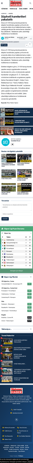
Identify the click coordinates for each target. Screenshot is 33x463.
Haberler (3, 13)
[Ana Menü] (2, 3)
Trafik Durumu (8, 431)
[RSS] (16, 419)
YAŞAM (22, 447)
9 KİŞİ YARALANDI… (7, 178)
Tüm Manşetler (8, 436)
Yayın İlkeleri (21, 451)
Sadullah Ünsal (15, 140)
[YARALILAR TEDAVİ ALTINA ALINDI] (24, 173)
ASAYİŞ (11, 13)
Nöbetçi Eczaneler (10, 427)
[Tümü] (31, 329)
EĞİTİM (27, 447)
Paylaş (5, 45)
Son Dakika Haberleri (24, 436)
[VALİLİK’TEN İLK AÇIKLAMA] (8, 187)
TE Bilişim (20, 456)
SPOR (26, 445)
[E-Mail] (12, 144)
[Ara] (30, 3)
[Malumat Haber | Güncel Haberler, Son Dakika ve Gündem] (15, 3)
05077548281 (18, 409)
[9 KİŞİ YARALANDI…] (8, 173)
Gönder (5, 219)
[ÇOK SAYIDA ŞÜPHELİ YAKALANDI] (24, 158)
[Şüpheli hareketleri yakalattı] (16, 42)
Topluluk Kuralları (12, 451)
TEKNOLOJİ (13, 9)
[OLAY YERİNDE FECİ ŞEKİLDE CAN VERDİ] (24, 187)
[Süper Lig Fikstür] (31, 277)
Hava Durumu (23, 427)
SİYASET (12, 447)
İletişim (22, 449)
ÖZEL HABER (23, 9)
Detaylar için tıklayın (16, 271)
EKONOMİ (6, 447)
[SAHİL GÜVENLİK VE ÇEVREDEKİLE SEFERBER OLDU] (8, 158)
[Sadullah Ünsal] (5, 142)
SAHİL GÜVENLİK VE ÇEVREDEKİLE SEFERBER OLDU (8, 165)
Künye (26, 449)
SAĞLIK (17, 447)
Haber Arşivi (8, 439)
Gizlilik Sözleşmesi (14, 449)
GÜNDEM (4, 9)
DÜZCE (6, 449)
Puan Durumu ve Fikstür (22, 431)
